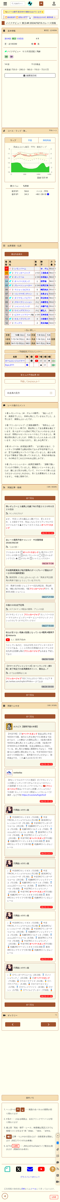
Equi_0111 (9, 365)
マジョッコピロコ (22, 289)
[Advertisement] (30, 101)
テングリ (18, 323)
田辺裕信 (44, 298)
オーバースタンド (22, 281)
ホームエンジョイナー (15, 361)
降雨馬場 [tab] (47, 140)
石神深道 (44, 314)
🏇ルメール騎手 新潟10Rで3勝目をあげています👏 (24, 12)
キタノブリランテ (22, 319)
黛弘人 (43, 310)
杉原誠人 (44, 277)
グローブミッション (23, 302)
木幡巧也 (44, 306)
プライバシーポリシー (30, 1177)
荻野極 (43, 281)
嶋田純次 (44, 289)
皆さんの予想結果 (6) (30, 375)
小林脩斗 (44, 319)
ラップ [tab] (13, 140)
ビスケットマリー (22, 314)
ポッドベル (19, 277)
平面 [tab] (30, 140)
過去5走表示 (16, 254)
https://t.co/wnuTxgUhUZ (34, 795)
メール (33, 1189)
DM (23, 1189)
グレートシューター (23, 285)
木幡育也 (44, 302)
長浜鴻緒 (44, 323)
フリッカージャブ (22, 273)
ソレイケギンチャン (23, 293)
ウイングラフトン (22, 310)
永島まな (44, 293)
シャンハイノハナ (22, 306)
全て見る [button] (30, 498)
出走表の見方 (13, 393)
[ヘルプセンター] (53, 1169)
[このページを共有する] (5, 1196)
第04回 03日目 (14, 38)
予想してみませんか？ (30, 381)
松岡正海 (44, 285)
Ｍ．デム (44, 268)
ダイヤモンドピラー (23, 298)
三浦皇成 (44, 273)
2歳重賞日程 (31, 75)
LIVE (54, 1197)
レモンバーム (20, 268)
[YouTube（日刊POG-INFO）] (41, 1169)
